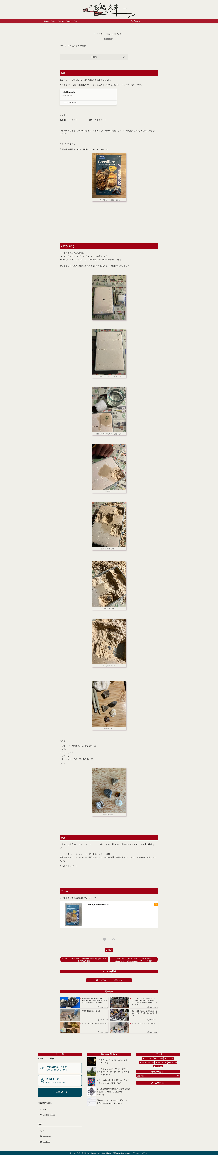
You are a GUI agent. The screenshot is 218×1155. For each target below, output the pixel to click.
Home (46, 21)
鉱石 (110, 949)
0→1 (159, 1058)
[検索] (132, 21)
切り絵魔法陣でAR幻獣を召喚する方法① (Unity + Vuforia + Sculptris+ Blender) (113, 1091)
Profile (53, 21)
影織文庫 (80, 1153)
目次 (95, 57)
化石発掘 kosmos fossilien (98, 904)
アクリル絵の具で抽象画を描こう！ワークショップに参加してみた (113, 1081)
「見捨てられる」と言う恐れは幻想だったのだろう (113, 1061)
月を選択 (140, 1076)
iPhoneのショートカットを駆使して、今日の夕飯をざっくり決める (113, 1102)
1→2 (170, 1058)
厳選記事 (161, 1062)
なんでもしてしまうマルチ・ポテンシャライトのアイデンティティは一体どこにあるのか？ (113, 1071)
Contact (76, 21)
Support (69, 21)
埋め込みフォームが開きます (110, 980)
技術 (173, 1062)
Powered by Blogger (122, 1153)
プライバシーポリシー (140, 1153)
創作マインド (148, 1062)
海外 (159, 1066)
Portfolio (61, 21)
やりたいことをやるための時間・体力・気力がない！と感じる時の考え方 (84, 959)
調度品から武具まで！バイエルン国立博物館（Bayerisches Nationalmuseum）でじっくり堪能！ (134, 959)
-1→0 (148, 1058)
